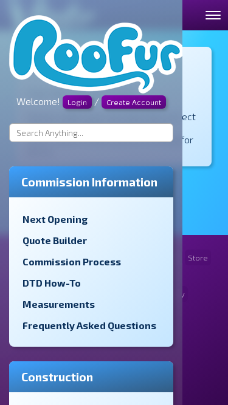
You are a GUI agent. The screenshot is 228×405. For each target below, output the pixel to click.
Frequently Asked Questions (89, 325)
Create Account (133, 102)
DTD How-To (51, 282)
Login (77, 102)
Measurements (58, 304)
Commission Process (71, 261)
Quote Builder (54, 240)
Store (198, 257)
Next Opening (55, 219)
